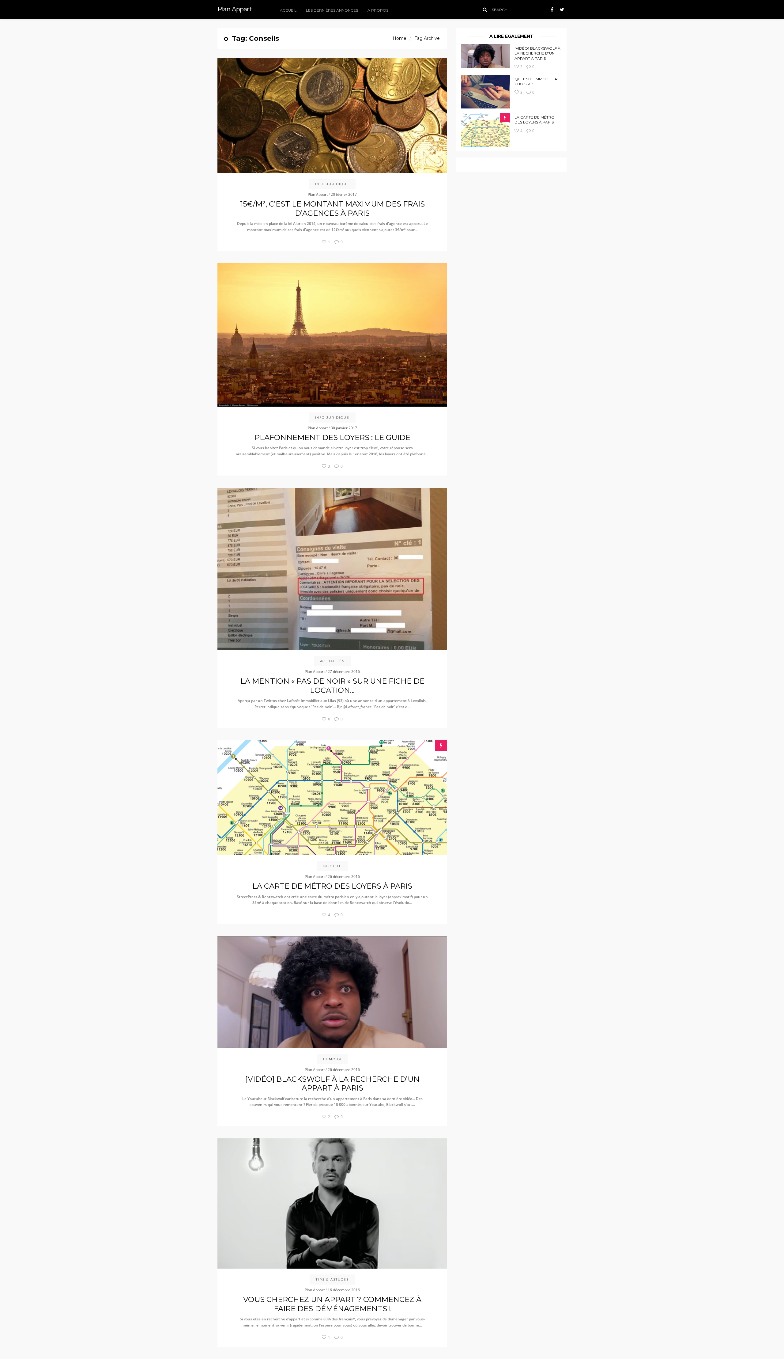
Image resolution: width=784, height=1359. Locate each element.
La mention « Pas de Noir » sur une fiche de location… (332, 685)
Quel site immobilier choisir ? (536, 81)
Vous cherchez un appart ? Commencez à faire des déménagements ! (332, 1304)
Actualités (332, 661)
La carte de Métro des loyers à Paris (534, 119)
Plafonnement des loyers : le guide (332, 437)
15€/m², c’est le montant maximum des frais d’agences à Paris (332, 208)
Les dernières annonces (332, 10)
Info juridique (332, 184)
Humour (332, 1059)
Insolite (332, 866)
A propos (378, 10)
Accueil (288, 10)
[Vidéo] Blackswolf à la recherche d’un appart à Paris (537, 53)
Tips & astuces (332, 1279)
